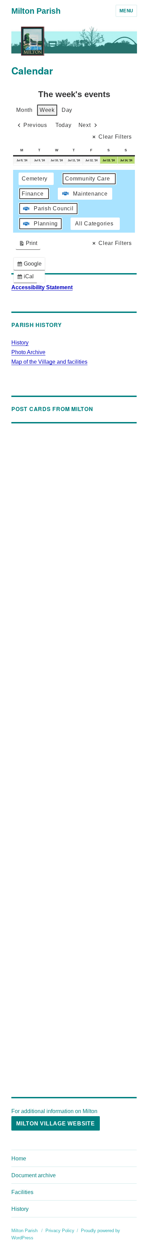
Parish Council (54, 208)
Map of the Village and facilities (49, 362)
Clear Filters (115, 137)
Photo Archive (28, 352)
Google (31, 265)
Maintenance (90, 194)
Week (47, 110)
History (20, 343)
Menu (126, 10)
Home (18, 1158)
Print (28, 244)
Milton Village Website (55, 1123)
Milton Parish (36, 11)
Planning (46, 223)
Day (67, 110)
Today (63, 125)
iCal (27, 278)
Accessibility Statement (42, 287)
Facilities (22, 1192)
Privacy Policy (59, 1230)
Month (24, 110)
